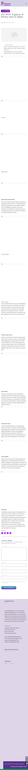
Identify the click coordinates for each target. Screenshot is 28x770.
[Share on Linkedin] (5, 533)
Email (3, 568)
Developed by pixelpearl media (18, 766)
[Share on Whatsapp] (8, 533)
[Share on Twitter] (10, 533)
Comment (5, 546)
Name (3, 562)
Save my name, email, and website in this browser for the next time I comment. (14, 582)
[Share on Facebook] (2, 533)
